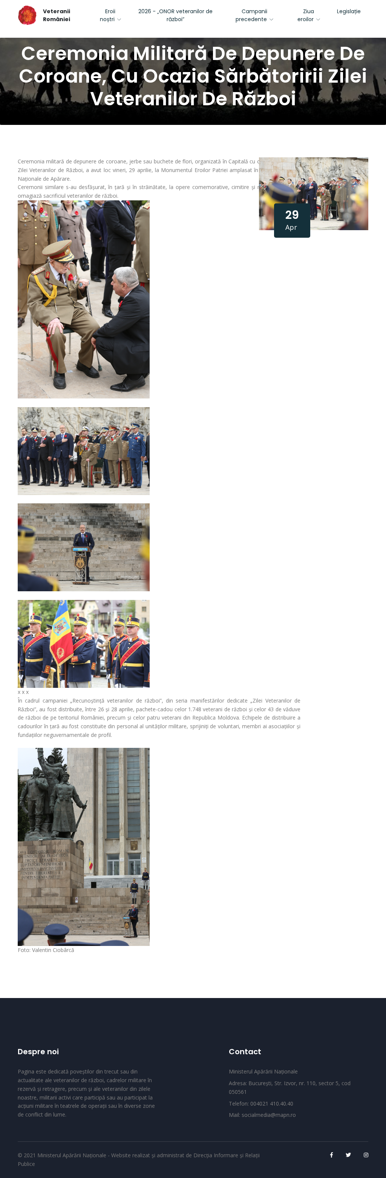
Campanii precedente (251, 15)
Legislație (349, 11)
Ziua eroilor (305, 15)
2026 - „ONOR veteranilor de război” (175, 15)
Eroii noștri (108, 15)
